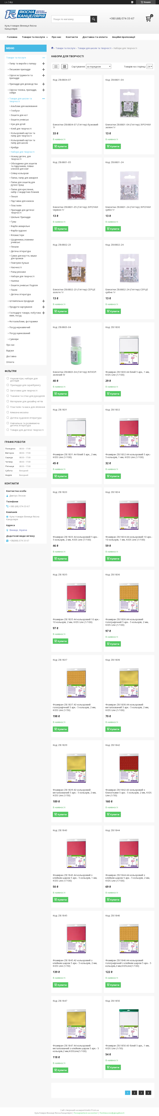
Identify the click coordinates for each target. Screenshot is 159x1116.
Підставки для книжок (22, 200)
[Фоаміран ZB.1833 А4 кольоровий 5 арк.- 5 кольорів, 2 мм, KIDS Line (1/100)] (76, 515)
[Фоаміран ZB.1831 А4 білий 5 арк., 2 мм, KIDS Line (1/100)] (76, 433)
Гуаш (13, 221)
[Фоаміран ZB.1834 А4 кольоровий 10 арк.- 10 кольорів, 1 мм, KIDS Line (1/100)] (129, 515)
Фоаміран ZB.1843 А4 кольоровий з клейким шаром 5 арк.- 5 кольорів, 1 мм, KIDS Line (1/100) (75, 878)
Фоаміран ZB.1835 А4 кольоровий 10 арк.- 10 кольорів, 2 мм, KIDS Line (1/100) (76, 620)
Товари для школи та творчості (94, 48)
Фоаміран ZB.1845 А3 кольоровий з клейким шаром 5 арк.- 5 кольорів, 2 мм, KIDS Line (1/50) (75, 963)
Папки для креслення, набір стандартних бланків (25, 190)
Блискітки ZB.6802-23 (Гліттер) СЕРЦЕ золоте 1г (74, 291)
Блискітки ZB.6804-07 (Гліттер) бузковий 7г (75, 126)
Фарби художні (19, 230)
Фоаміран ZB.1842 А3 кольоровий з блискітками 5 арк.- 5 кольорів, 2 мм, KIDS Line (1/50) (128, 792)
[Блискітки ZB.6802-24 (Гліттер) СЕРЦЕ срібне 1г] (129, 268)
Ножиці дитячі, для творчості (21, 157)
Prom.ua (95, 1110)
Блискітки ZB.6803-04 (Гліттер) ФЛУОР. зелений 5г (75, 373)
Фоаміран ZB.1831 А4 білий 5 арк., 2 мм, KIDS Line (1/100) (75, 455)
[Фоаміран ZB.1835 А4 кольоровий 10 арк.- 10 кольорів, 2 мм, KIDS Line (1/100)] (76, 598)
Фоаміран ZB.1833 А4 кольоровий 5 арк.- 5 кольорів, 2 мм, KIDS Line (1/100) (75, 538)
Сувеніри (13, 339)
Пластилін (16, 205)
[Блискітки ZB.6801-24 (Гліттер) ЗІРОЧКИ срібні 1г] (129, 185)
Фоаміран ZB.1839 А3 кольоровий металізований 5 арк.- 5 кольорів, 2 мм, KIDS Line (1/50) (74, 792)
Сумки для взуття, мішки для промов (24, 257)
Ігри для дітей (18, 124)
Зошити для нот (19, 115)
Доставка (11, 356)
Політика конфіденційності (112, 1113)
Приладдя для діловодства (23, 83)
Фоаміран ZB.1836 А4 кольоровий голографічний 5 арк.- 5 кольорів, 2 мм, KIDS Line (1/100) (127, 622)
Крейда (14, 147)
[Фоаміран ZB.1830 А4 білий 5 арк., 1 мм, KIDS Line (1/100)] (129, 350)
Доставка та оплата (94, 36)
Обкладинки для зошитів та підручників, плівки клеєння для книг (24, 166)
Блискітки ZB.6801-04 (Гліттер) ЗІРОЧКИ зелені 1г (128, 126)
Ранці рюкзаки (18, 271)
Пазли (14, 289)
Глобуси (15, 110)
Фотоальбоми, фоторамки (23, 321)
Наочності (16, 267)
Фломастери (17, 235)
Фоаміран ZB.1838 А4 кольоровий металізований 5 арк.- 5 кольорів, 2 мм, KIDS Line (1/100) (127, 707)
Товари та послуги (33, 36)
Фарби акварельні (20, 226)
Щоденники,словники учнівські (22, 241)
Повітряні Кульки (20, 262)
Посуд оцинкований (19, 333)
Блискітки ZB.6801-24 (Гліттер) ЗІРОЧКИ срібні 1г (128, 208)
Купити (62, 146)
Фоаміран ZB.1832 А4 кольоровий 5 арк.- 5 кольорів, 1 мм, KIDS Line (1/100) (128, 455)
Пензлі (14, 196)
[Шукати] (93, 19)
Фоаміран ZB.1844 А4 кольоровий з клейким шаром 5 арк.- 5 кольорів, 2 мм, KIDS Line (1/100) (127, 878)
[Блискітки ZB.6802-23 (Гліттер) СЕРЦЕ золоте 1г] (76, 268)
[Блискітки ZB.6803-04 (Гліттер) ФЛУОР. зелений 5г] (76, 350)
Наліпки (15, 280)
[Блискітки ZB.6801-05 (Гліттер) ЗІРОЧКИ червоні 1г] (76, 185)
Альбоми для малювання (24, 106)
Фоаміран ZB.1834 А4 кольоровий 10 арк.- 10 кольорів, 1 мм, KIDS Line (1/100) (128, 538)
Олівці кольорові (20, 173)
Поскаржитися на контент (86, 1113)
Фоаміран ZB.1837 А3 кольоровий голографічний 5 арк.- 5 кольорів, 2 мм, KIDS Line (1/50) (74, 707)
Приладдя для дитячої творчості (22, 211)
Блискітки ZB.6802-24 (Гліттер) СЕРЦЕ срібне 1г (126, 291)
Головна (12, 36)
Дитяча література (21, 251)
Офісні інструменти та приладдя (21, 77)
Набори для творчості (22, 151)
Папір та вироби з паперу (22, 63)
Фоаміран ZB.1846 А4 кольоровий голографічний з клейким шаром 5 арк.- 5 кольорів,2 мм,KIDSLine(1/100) (128, 963)
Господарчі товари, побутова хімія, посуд (25, 314)
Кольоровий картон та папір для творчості (23, 134)
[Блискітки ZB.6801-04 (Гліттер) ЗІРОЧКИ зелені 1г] (129, 103)
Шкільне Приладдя (20, 217)
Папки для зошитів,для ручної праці (23, 183)
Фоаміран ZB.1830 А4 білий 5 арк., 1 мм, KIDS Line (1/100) (127, 373)
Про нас (56, 36)
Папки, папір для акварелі (24, 177)
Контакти (72, 36)
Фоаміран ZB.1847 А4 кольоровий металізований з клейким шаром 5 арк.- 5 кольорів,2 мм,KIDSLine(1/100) (76, 1048)
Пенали (15, 246)
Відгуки (10, 350)
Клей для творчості (21, 128)
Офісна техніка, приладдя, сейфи (23, 91)
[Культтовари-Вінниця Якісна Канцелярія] (26, 14)
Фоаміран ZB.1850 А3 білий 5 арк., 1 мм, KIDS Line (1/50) (127, 1047)
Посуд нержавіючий (19, 327)
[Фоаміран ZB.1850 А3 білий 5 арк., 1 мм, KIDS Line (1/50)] (129, 1024)
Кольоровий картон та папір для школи (23, 141)
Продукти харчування (20, 306)
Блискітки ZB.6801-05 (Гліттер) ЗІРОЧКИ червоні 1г (75, 208)
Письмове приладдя (19, 69)
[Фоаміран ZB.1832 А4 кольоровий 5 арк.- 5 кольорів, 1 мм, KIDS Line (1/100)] (129, 433)
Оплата (10, 362)
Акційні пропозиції (123, 36)
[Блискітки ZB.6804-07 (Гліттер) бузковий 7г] (76, 103)
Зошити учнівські (20, 119)
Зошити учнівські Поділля (24, 285)
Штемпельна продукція (21, 300)
